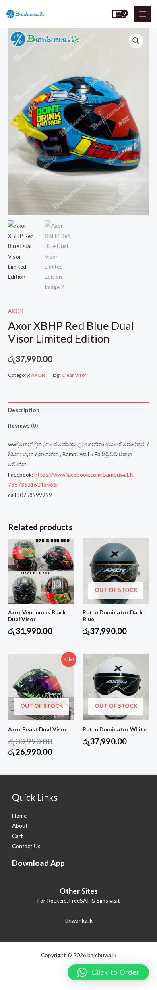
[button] (136, 41)
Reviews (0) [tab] (23, 425)
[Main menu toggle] (142, 14)
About (20, 825)
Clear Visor (74, 375)
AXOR (15, 310)
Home (19, 815)
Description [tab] (23, 409)
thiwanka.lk (79, 920)
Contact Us (26, 846)
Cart (17, 835)
